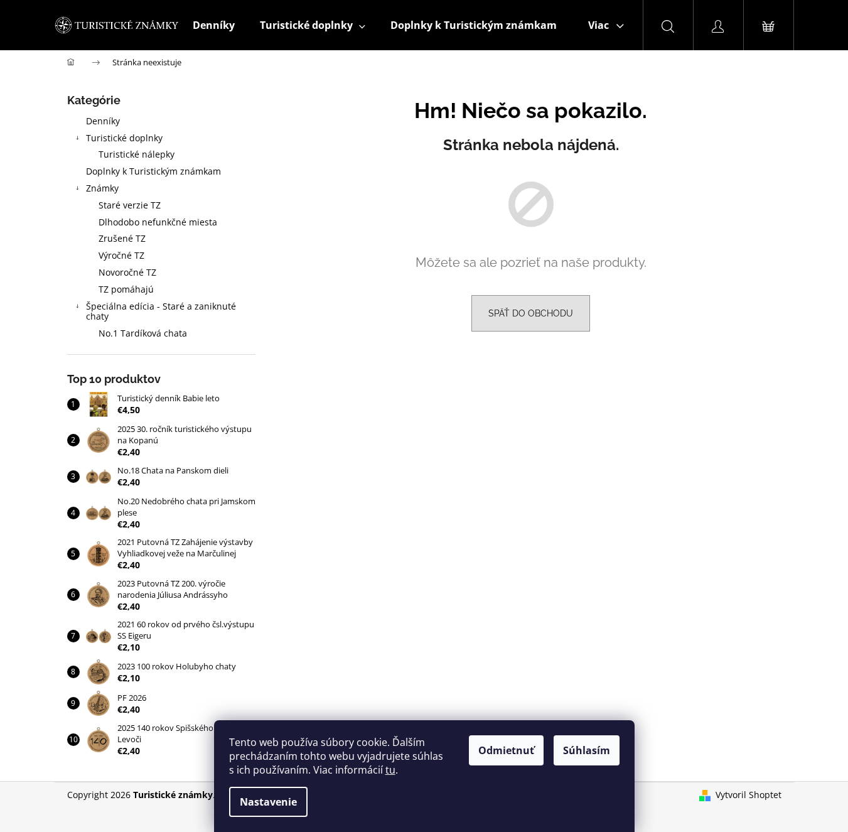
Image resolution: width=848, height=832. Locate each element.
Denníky (103, 121)
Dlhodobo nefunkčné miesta (158, 222)
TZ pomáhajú (126, 289)
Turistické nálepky (136, 154)
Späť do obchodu (530, 313)
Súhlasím (586, 750)
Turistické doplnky (124, 138)
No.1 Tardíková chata (143, 333)
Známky (102, 188)
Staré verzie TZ (130, 205)
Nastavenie (268, 802)
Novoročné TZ (127, 272)
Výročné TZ (121, 255)
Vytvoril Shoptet (748, 795)
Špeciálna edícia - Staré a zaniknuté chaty (161, 311)
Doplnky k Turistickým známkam (153, 171)
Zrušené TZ (122, 238)
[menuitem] (213, 25)
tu (390, 770)
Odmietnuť (506, 750)
